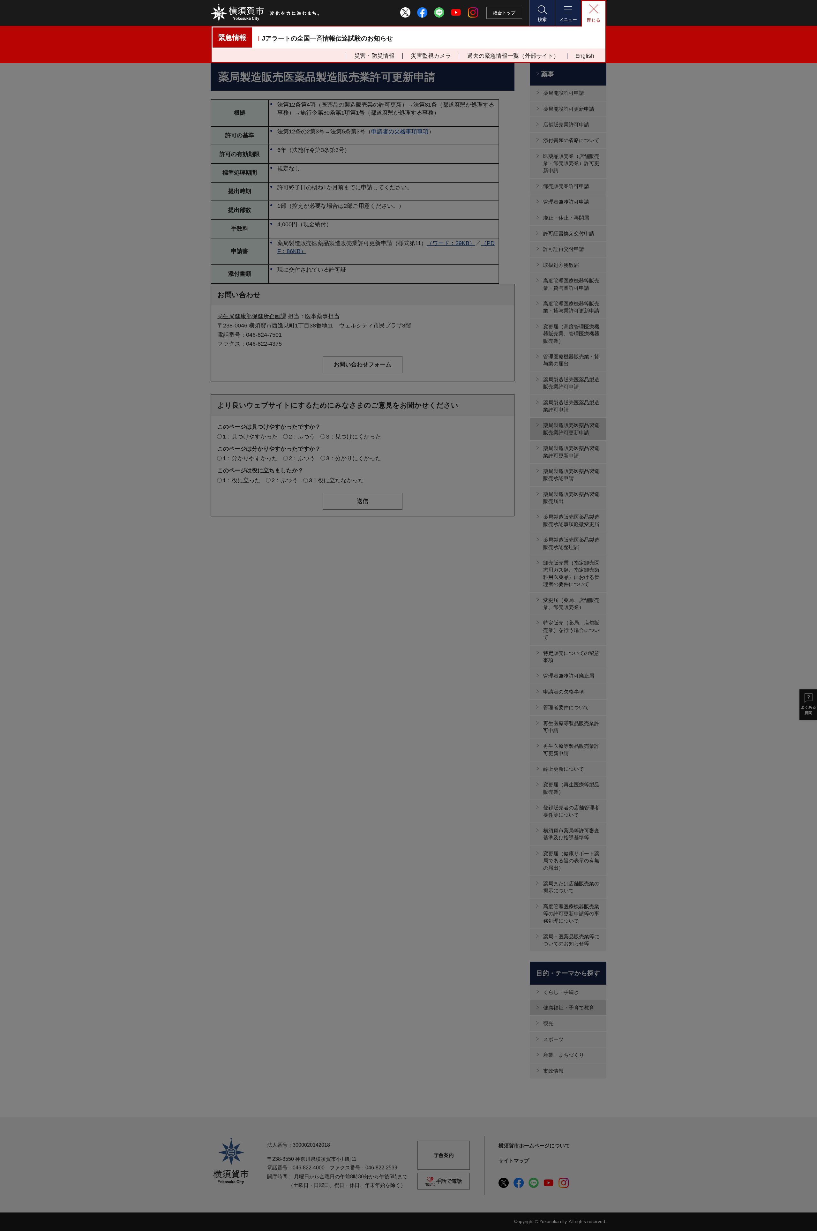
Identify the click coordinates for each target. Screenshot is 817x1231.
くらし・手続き (561, 992)
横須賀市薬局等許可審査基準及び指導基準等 (571, 834)
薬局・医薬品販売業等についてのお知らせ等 (571, 940)
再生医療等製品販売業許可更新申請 (571, 749)
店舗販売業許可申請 (566, 124)
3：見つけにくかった (353, 436)
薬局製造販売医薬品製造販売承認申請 (571, 475)
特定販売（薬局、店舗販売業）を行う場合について (571, 630)
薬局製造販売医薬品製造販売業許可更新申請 (571, 429)
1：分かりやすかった (250, 458)
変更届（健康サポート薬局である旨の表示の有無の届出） (571, 861)
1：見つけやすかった (250, 436)
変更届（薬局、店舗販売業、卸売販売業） (571, 603)
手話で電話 (449, 1181)
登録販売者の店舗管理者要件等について (571, 811)
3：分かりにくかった (353, 458)
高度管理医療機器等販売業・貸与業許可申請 (571, 284)
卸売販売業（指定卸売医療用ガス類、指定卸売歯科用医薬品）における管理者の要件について (571, 573)
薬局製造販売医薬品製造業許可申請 (571, 406)
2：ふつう (302, 436)
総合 (504, 12)
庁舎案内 (443, 1155)
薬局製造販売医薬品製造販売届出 (571, 498)
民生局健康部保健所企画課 (251, 316)
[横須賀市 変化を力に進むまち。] (265, 13)
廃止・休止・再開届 (566, 218)
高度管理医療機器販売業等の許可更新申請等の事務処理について (571, 914)
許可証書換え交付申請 (568, 233)
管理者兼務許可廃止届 (568, 676)
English (584, 56)
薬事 (547, 74)
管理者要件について (566, 707)
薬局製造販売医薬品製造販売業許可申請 (571, 383)
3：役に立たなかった (336, 480)
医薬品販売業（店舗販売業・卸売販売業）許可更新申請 (571, 163)
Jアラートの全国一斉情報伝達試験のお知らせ (327, 38)
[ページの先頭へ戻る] (597, 1219)
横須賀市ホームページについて (534, 1145)
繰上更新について (563, 769)
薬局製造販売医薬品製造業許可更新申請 (571, 452)
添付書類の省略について (571, 140)
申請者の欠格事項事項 (400, 131)
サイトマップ (513, 1160)
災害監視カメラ (431, 56)
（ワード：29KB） (451, 243)
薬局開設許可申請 (563, 93)
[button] (542, 13)
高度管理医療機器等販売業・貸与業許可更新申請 (571, 307)
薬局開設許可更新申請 (568, 109)
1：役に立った (241, 480)
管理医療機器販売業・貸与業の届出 (571, 360)
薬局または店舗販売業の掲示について (571, 887)
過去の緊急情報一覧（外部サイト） (513, 56)
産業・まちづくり (563, 1055)
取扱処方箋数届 (561, 265)
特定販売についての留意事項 (571, 656)
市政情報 (553, 1071)
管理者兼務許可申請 (566, 202)
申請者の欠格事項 (563, 691)
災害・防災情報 (374, 56)
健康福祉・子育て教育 (568, 1007)
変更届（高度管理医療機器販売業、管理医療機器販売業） (571, 334)
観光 (548, 1023)
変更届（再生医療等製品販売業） (571, 788)
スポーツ (553, 1039)
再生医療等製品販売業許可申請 (571, 727)
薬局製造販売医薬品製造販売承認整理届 (571, 543)
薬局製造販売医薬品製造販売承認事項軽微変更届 (571, 520)
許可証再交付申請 (563, 249)
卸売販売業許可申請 (566, 186)
